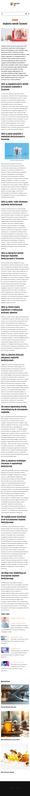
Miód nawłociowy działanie (7, 772)
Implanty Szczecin (16, 648)
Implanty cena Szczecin (17, 662)
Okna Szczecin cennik (17, 637)
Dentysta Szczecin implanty (18, 623)
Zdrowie (15, 20)
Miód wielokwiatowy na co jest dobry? (10, 739)
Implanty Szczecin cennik (18, 618)
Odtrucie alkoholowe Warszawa (8, 707)
